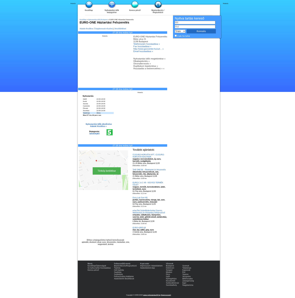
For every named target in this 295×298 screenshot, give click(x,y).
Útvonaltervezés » (142, 63)
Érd (183, 272)
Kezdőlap (89, 10)
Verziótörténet (120, 29)
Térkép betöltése (107, 171)
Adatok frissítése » (98, 126)
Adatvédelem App (147, 268)
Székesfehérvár (172, 283)
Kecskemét (170, 281)
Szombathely (171, 285)
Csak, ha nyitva (183, 36)
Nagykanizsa (187, 285)
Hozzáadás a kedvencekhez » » (148, 68)
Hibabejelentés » (141, 61)
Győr (168, 276)
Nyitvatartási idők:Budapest (98, 19)
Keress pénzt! (135, 10)
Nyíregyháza (171, 279)
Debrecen (170, 268)
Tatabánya (186, 268)
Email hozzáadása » (143, 51)
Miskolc (169, 272)
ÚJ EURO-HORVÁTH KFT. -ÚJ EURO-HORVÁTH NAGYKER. (148, 156)
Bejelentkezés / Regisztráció (157, 11)
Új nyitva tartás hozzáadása (99, 268)
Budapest (170, 266)
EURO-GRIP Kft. (139, 228)
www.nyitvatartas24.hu (151, 295)
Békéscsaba (187, 279)
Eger (184, 283)
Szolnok (185, 266)
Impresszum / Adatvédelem (151, 266)
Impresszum (166, 295)
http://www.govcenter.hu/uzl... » (148, 49)
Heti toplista (119, 270)
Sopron (185, 274)
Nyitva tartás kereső (189, 18)
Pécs (168, 274)
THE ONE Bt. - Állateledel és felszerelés (149, 170)
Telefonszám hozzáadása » (146, 44)
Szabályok (118, 274)
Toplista (117, 268)
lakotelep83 (94, 134)
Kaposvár (186, 270)
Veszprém (186, 276)
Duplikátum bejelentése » (145, 66)
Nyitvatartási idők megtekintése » (149, 58)
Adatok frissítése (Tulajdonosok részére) (96, 29)
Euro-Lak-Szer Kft (140, 198)
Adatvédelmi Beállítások (124, 279)
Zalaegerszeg (188, 281)
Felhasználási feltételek (124, 276)
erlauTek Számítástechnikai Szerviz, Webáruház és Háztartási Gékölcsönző (149, 211)
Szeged (169, 270)
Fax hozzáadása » (142, 46)
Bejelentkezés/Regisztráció (125, 266)
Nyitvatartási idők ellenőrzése (99, 124)
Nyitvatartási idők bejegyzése (112, 11)
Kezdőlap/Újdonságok (97, 266)
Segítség (117, 272)
